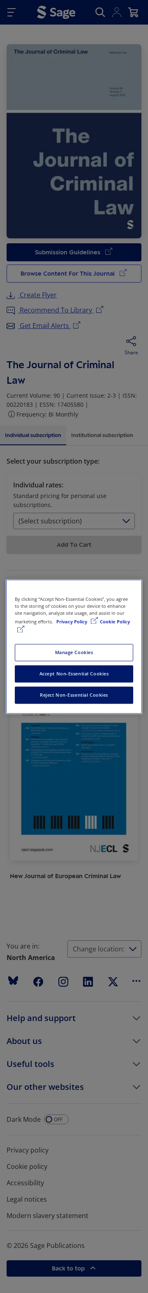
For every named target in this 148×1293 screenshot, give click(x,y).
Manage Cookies (74, 652)
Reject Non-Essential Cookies (74, 695)
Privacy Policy (72, 621)
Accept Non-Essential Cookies (74, 673)
